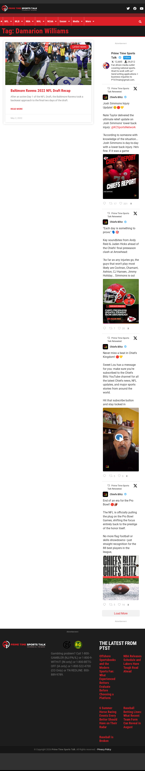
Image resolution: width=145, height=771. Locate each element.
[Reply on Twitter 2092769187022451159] (105, 328)
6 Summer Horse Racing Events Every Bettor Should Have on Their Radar (108, 717)
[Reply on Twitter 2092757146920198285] (105, 476)
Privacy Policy (104, 749)
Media (76, 21)
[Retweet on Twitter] (109, 88)
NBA (28, 21)
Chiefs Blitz (116, 97)
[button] (140, 21)
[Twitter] (128, 8)
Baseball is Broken (106, 739)
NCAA (50, 21)
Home (1, 21)
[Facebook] (135, 8)
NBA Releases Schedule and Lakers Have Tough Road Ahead (132, 663)
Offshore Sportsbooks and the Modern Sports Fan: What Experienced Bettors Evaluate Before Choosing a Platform (107, 677)
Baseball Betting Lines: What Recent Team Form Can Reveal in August (132, 717)
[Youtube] (141, 8)
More (88, 21)
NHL (39, 21)
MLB (17, 21)
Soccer (63, 21)
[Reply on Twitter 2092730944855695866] (105, 604)
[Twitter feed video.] (121, 439)
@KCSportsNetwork (123, 127)
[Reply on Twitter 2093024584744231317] (105, 203)
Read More (17, 109)
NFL (6, 21)
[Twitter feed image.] (121, 176)
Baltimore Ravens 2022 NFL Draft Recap (40, 91)
